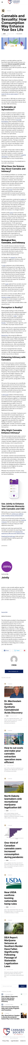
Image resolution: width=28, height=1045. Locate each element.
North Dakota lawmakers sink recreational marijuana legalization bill (13, 802)
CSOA (4, 33)
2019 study (5, 395)
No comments (19, 33)
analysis (22, 199)
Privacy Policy (5, 1040)
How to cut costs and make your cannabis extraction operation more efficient (13, 755)
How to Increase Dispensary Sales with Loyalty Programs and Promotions (10, 1008)
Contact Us (23, 1040)
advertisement (4, 545)
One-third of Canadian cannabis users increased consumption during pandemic (13, 850)
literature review (5, 297)
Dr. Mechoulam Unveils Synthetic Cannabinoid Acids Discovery (13, 707)
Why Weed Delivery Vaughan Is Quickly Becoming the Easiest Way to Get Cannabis (10, 1017)
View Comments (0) (13, 671)
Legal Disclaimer (15, 1040)
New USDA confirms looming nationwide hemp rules (10, 898)
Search (22, 986)
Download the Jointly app (8, 536)
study (3, 265)
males (15, 316)
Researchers (4, 335)
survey (10, 189)
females (3, 323)
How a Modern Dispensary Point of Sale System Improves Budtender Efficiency (9, 999)
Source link (4, 612)
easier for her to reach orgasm (9, 94)
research (12, 257)
